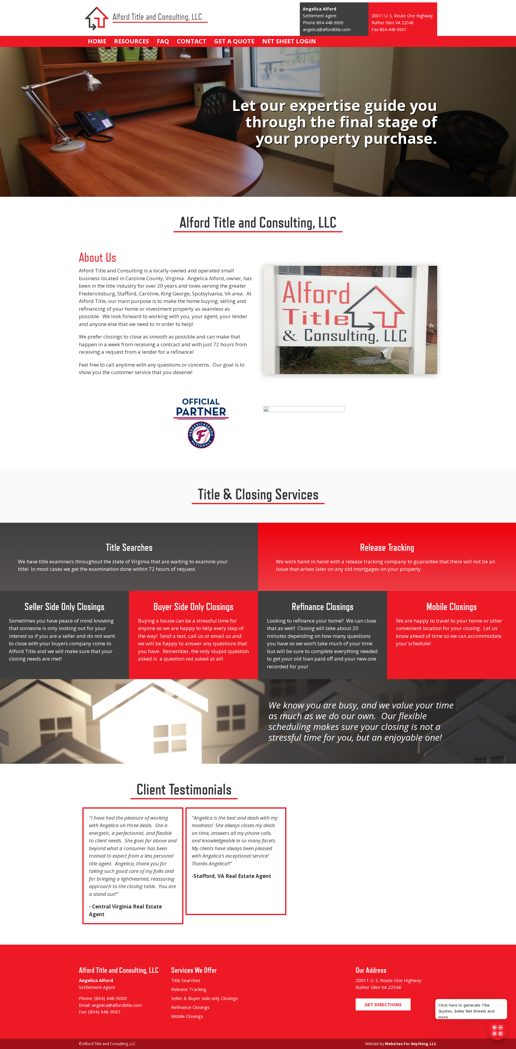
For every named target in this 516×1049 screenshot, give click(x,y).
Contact (191, 41)
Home (97, 41)
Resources (131, 41)
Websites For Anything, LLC (410, 1043)
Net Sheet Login (289, 41)
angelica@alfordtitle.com (327, 29)
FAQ (163, 41)
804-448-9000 (330, 22)
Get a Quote (234, 41)
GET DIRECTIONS (383, 1004)
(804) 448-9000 (110, 998)
